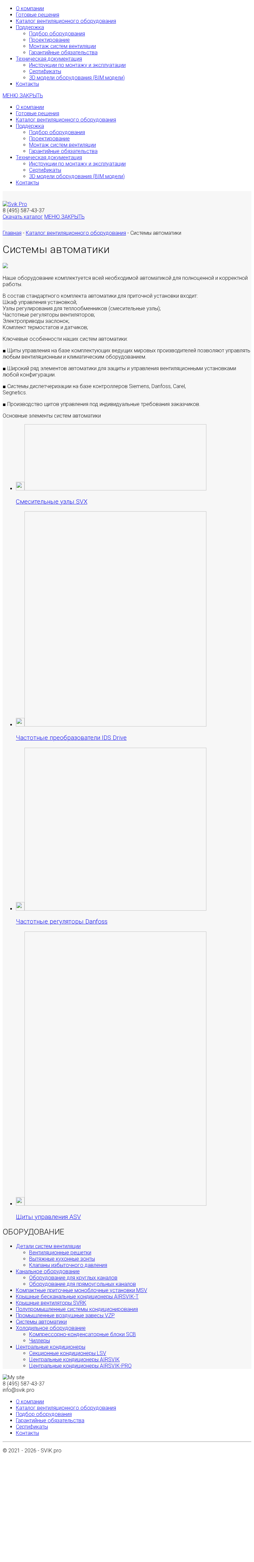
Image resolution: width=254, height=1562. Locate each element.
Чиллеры (39, 1340)
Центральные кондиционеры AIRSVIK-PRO (80, 1366)
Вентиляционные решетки (60, 1252)
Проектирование (49, 40)
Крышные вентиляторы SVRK (51, 1303)
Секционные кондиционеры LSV (67, 1353)
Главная (12, 233)
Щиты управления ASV (48, 1217)
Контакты (27, 84)
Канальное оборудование (48, 1271)
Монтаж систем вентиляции (62, 46)
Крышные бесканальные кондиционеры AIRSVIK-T (77, 1296)
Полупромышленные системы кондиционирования (77, 1309)
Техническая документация (49, 59)
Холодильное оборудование (51, 1328)
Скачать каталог (23, 217)
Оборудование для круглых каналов (73, 1278)
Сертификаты (45, 71)
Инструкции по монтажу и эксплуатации (77, 65)
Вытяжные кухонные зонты (62, 1259)
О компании (30, 8)
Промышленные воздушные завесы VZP (65, 1315)
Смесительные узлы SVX (51, 501)
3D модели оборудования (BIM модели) (77, 78)
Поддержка (30, 27)
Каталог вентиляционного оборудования (66, 21)
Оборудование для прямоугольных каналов (82, 1284)
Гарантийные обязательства (63, 52)
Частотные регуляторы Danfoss (61, 921)
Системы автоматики (41, 1322)
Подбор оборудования (57, 33)
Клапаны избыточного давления (68, 1265)
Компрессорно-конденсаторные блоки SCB (82, 1334)
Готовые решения (37, 15)
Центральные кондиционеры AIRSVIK (74, 1359)
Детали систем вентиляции (48, 1246)
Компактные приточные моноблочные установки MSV (81, 1290)
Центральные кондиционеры (50, 1347)
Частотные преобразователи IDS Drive (71, 737)
